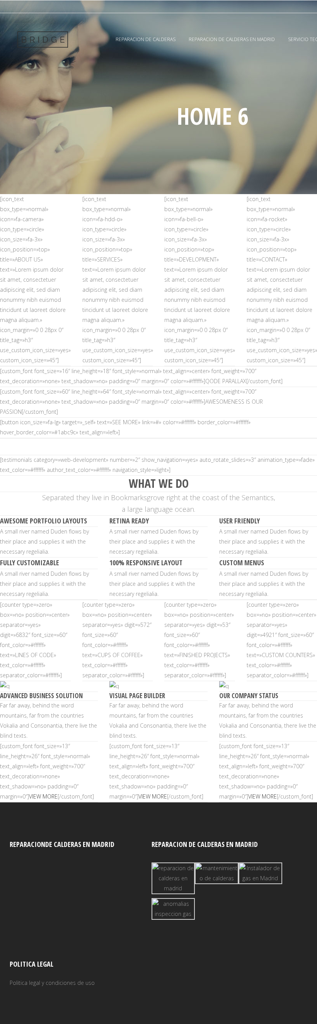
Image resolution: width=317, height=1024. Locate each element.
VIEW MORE (43, 796)
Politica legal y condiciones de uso (52, 982)
